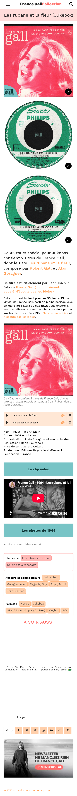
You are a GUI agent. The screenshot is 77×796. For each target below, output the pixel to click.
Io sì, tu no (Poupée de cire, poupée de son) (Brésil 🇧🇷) (56, 668)
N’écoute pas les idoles (19, 316)
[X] (26, 730)
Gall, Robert (51, 577)
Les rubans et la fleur (49, 263)
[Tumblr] (67, 730)
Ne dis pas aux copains (21, 565)
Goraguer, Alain (16, 584)
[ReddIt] (59, 730)
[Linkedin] (51, 730)
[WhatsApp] (43, 730)
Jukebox (38, 603)
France (25, 603)
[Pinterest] (34, 730)
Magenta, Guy (38, 584)
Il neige (20, 717)
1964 (65, 610)
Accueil (7, 544)
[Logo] (40, 4)
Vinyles (53, 610)
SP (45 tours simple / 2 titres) (26, 610)
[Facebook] (18, 730)
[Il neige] (21, 696)
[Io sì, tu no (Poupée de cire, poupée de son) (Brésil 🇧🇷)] (56, 646)
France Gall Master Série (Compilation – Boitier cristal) (20, 668)
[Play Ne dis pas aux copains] (7, 422)
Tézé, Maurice (15, 591)
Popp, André (58, 584)
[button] (71, 4)
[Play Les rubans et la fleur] (7, 415)
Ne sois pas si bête (55, 313)
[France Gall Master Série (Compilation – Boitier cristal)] (21, 646)
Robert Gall (41, 268)
